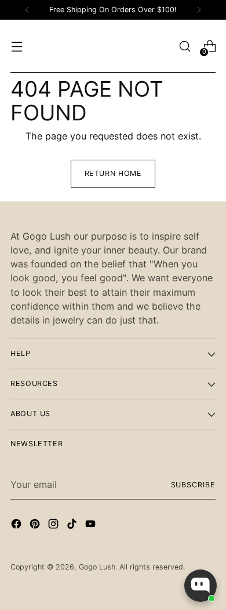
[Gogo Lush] (113, 46)
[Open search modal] (184, 46)
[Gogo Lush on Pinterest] (36, 525)
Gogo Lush (97, 567)
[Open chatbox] (200, 585)
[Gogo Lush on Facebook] (17, 525)
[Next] (199, 10)
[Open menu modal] (16, 46)
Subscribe (193, 484)
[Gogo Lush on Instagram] (54, 525)
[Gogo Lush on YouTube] (92, 525)
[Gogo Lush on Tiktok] (73, 525)
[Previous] (27, 10)
